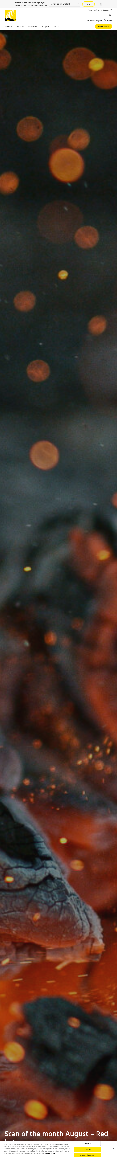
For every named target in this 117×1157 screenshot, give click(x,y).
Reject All (87, 1149)
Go (88, 4)
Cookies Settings (87, 1143)
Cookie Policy (50, 1153)
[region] (58, 1149)
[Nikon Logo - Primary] (10, 15)
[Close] (113, 1148)
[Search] (109, 15)
